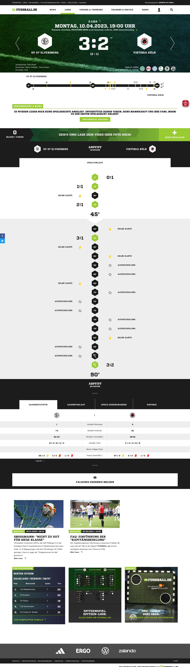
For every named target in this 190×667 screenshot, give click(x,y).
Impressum (15, 661)
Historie (152, 405)
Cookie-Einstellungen (88, 661)
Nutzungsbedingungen (45, 661)
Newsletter (82, 2)
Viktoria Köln (144, 52)
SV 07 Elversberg (45, 52)
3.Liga (92, 21)
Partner (63, 2)
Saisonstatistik (38, 405)
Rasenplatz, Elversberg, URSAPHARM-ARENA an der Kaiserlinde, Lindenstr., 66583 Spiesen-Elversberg (93, 30)
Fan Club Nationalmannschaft (50, 2)
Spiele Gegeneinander (114, 405)
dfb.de (25, 2)
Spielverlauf (95, 163)
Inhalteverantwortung (72, 661)
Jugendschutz (58, 661)
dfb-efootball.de (34, 2)
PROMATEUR (16, 2)
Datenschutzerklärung (29, 661)
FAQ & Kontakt (72, 2)
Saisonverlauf (76, 405)
